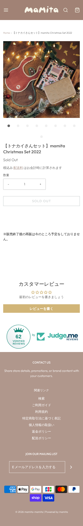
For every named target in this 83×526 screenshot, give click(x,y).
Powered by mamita (56, 511)
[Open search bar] (65, 10)
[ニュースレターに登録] (71, 467)
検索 (41, 398)
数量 (6, 175)
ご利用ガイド (41, 405)
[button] (41, 79)
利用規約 (41, 412)
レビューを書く (41, 308)
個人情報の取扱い (41, 425)
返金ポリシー (41, 431)
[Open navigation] (6, 10)
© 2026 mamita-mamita (29, 511)
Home (6, 32)
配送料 (18, 168)
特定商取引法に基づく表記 (41, 418)
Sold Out (41, 201)
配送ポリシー (41, 438)
